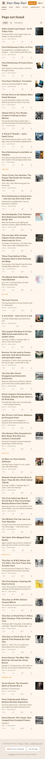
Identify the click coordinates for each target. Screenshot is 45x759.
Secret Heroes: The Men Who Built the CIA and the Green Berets (15, 660)
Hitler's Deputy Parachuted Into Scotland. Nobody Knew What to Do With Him (17, 397)
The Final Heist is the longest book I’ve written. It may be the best (16, 35)
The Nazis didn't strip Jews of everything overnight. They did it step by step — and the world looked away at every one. (17, 625)
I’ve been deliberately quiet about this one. (16, 320)
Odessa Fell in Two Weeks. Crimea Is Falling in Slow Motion (15, 115)
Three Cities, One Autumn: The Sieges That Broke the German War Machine (16, 178)
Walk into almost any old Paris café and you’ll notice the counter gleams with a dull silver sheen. (16, 382)
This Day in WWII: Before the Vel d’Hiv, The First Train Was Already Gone (16, 563)
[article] (22, 35)
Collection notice (36, 744)
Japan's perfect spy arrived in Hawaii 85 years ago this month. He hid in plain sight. (16, 544)
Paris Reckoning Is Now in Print (17, 47)
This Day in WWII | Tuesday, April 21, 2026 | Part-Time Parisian (16, 486)
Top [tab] (11, 23)
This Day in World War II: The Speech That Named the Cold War (16, 639)
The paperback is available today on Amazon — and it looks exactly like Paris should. (17, 51)
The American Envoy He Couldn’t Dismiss (17, 605)
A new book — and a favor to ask (17, 315)
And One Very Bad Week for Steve (14, 84)
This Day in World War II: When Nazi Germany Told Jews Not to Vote (17, 618)
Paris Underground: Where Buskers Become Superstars (15, 700)
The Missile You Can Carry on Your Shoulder (16, 520)
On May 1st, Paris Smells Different (13, 460)
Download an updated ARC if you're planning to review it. (15, 202)
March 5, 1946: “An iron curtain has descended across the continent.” (15, 646)
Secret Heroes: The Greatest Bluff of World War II (15, 684)
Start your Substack (16, 749)
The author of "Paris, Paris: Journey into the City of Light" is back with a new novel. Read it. (16, 361)
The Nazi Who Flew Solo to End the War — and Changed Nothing (16, 403)
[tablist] (13, 23)
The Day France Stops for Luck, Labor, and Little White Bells (16, 465)
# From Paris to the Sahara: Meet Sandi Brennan (17, 95)
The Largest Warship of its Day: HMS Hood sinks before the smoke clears (17, 334)
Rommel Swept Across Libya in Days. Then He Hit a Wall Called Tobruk (17, 480)
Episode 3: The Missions (11, 689)
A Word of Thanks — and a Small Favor (14, 135)
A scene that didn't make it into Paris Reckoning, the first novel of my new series (15, 101)
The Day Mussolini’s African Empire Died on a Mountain (17, 304)
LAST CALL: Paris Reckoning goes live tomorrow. (16, 184)
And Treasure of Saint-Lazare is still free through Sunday (16, 69)
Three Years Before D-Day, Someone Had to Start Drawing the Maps (16, 259)
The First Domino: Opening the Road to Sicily (16, 582)
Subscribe (32, 3)
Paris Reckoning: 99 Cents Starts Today (17, 64)
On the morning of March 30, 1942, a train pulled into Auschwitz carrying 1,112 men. (16, 569)
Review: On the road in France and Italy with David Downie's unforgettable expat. (16, 355)
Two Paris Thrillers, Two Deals (17, 81)
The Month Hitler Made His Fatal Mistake (15, 278)
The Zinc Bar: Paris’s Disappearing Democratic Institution (14, 376)
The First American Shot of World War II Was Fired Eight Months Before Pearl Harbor (16, 501)
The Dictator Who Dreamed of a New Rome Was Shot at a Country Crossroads (17, 436)
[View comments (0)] (13, 41)
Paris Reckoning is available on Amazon (17, 153)
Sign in (40, 3)
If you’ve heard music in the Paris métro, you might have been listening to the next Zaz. (17, 706)
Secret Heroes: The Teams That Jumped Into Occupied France (16, 718)
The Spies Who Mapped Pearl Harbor (16, 538)
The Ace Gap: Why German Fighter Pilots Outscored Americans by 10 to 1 (14, 238)
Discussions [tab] (18, 23)
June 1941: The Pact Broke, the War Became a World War (15, 283)
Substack (11, 754)
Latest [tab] (5, 23)
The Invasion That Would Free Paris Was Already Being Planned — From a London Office (17, 265)
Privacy (20, 744)
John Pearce (11, 39)
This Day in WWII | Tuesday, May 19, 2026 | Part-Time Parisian (15, 340)
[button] (4, 7)
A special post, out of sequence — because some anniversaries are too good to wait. (15, 421)
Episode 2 (5, 723)
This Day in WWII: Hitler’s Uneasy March (14, 600)
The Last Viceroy (10, 300)
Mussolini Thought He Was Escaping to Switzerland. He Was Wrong (16, 442)
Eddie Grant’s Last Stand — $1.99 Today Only (17, 30)
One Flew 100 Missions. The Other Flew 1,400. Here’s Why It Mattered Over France (17, 244)
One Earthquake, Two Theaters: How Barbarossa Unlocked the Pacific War (17, 217)
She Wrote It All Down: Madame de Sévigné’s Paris (17, 416)
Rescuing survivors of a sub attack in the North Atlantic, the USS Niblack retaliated (17, 507)
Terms (27, 744)
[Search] (41, 23)
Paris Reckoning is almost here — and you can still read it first (17, 197)
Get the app (33, 749)
